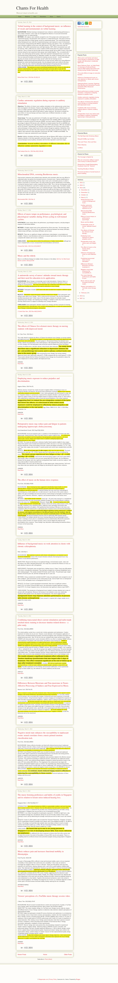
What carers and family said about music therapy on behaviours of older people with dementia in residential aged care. (88, 60)
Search (58, 16)
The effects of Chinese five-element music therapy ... (87, 231)
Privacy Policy (53, 979)
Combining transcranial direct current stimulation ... (87, 260)
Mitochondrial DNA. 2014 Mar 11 (26, 199)
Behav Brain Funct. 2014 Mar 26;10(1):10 (29, 77)
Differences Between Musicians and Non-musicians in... (87, 265)
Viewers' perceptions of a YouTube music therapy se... (88, 288)
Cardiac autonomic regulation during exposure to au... (86, 206)
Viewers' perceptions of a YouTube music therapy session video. (44, 896)
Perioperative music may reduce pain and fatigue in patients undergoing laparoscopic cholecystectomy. (42, 425)
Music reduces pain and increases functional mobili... (88, 282)
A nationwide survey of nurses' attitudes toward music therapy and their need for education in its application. (43, 276)
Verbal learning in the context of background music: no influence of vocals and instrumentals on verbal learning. (44, 27)
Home (19, 16)
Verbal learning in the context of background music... (88, 201)
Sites (34, 16)
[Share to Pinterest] (32, 81)
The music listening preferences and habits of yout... (88, 276)
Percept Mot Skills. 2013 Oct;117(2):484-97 (29, 246)
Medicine (27, 16)
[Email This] (25, 81)
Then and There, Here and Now (87, 142)
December (84, 190)
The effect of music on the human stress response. (38, 479)
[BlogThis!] (26, 81)
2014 (81, 187)
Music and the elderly (26, 255)
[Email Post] (21, 81)
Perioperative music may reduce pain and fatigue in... (88, 243)
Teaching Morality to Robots (86, 169)
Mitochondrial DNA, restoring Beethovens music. (38, 174)
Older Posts (68, 954)
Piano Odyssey (82, 144)
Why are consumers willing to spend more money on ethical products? (88, 160)
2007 (81, 298)
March (83, 197)
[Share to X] (28, 81)
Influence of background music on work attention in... (88, 254)
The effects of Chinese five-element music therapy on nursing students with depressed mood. (43, 327)
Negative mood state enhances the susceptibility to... (87, 271)
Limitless (80, 147)
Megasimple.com (43, 979)
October (83, 195)
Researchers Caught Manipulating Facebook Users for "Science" (88, 165)
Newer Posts (22, 954)
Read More (21, 363)
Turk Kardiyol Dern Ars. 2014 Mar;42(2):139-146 (30, 151)
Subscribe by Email (83, 26)
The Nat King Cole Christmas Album (88, 136)
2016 (81, 182)
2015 (81, 185)
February (84, 292)
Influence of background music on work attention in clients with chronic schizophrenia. (88, 79)
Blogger (78, 979)
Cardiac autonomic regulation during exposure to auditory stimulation (88, 98)
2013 (81, 296)
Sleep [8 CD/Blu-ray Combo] (86, 139)
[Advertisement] (44, 88)
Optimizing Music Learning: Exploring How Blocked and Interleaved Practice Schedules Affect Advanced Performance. (89, 86)
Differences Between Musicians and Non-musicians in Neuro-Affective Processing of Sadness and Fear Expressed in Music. (43, 684)
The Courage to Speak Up (85, 157)
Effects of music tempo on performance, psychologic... (88, 218)
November (84, 192)
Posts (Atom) (48, 959)
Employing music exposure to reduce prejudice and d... (87, 237)
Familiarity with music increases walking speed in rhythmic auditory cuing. (88, 109)
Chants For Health (32, 8)
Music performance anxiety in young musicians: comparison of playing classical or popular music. (88, 92)
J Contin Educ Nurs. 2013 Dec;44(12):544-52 (30, 311)
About (51, 16)
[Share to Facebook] (30, 81)
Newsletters (43, 16)
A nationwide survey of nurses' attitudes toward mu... (88, 226)
